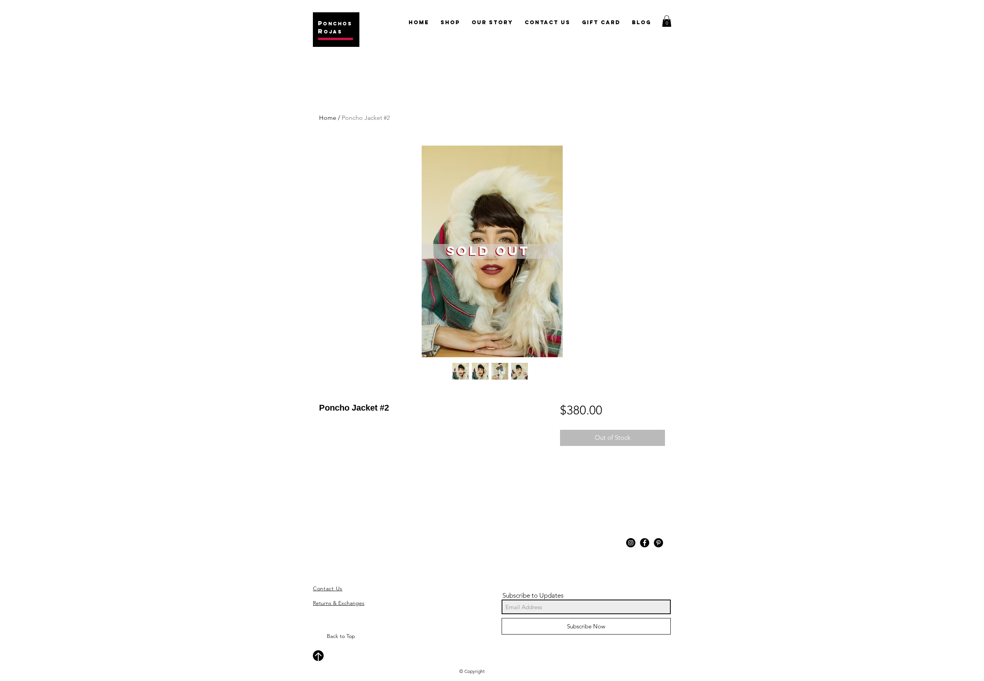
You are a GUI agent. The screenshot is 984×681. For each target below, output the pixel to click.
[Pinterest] (658, 542)
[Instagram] (630, 542)
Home (327, 117)
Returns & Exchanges (338, 603)
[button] (667, 21)
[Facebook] (644, 542)
